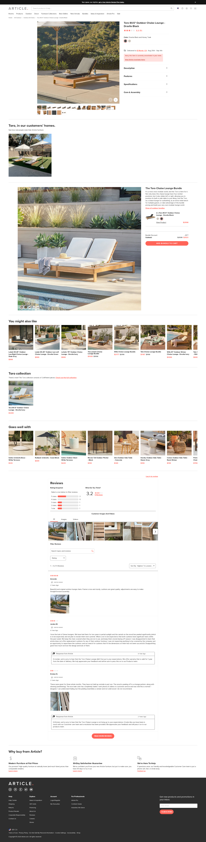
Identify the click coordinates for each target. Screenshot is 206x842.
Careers (32, 818)
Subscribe (166, 812)
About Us (33, 811)
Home (10, 17)
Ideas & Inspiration (36, 800)
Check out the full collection (66, 378)
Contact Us (12, 818)
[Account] (187, 8)
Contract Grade (76, 804)
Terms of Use (13, 833)
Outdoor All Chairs (29, 17)
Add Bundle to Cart (167, 243)
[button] (182, 8)
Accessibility (71, 833)
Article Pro (74, 800)
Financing (33, 807)
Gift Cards (33, 804)
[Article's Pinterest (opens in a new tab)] (15, 790)
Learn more (13, 771)
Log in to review (152, 476)
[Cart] (195, 9)
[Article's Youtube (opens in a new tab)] (31, 790)
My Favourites (55, 804)
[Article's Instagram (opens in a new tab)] (10, 790)
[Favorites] (191, 9)
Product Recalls (14, 811)
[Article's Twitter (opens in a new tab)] (25, 790)
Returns (11, 807)
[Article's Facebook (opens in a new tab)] (20, 790)
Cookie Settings (60, 833)
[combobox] (178, 8)
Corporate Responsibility (17, 815)
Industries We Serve (78, 807)
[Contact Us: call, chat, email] (182, 8)
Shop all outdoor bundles (155, 208)
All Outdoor (17, 17)
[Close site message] (195, 2)
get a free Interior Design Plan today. (111, 2)
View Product (161, 222)
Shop (78, 833)
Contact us (141, 771)
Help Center (13, 800)
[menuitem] (11, 13)
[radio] (125, 41)
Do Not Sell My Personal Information (41, 833)
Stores (32, 822)
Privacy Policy (23, 833)
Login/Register (55, 800)
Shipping (11, 804)
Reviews (32, 815)
